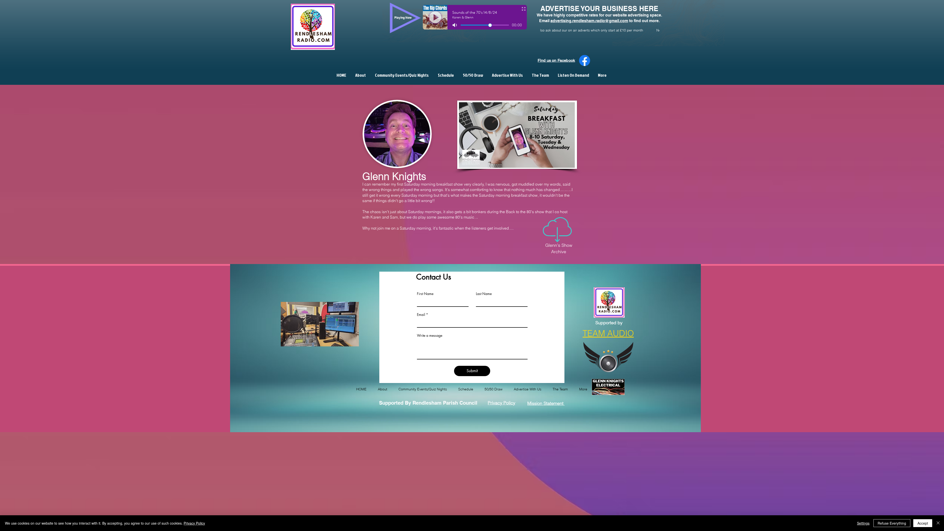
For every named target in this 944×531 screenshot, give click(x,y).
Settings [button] (863, 523)
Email (421, 314)
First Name (425, 293)
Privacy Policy (194, 523)
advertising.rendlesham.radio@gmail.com (589, 20)
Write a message (429, 335)
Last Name (484, 293)
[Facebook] (584, 60)
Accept (922, 523)
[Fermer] (938, 523)
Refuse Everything (892, 523)
